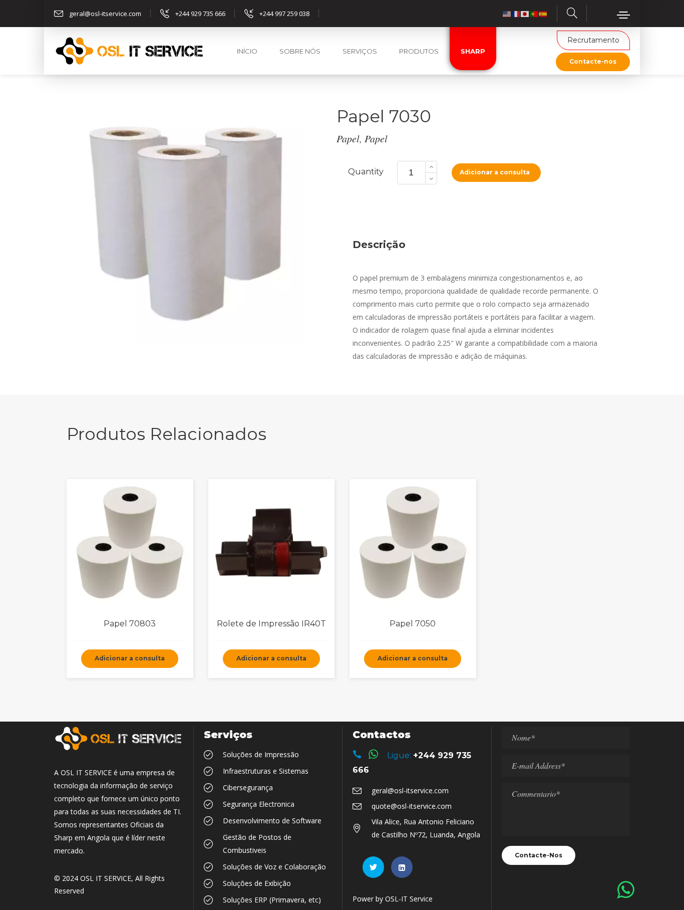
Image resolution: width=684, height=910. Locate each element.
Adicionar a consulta (495, 172)
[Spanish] (543, 13)
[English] (507, 13)
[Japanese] (525, 13)
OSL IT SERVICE (105, 878)
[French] (516, 13)
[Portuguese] (534, 13)
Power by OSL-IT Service (393, 898)
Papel (348, 138)
